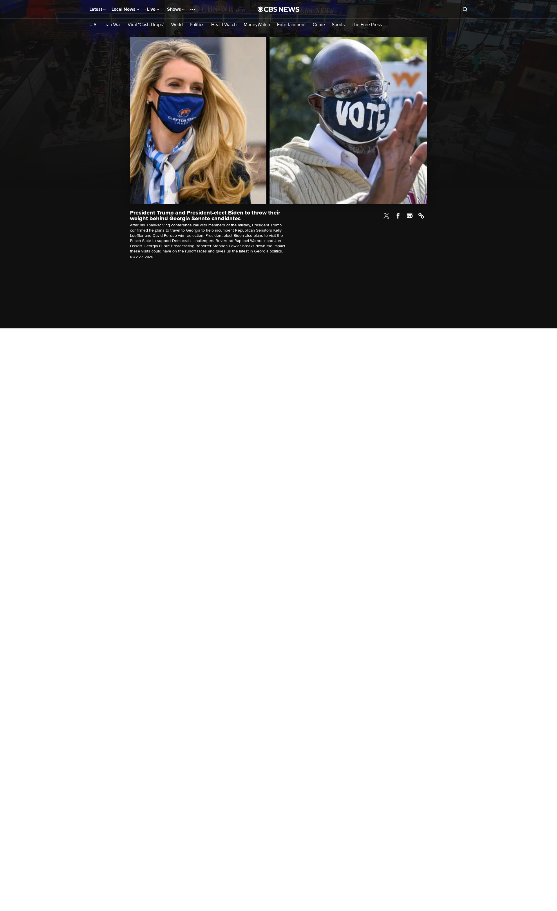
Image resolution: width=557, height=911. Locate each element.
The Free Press (367, 25)
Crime (319, 25)
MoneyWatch (257, 25)
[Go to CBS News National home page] (278, 9)
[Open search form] (465, 9)
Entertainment (291, 25)
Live (152, 9)
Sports (338, 25)
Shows (174, 9)
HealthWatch (224, 25)
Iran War (112, 25)
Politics (197, 25)
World (177, 25)
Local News (124, 9)
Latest (96, 9)
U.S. (93, 25)
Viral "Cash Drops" (146, 25)
